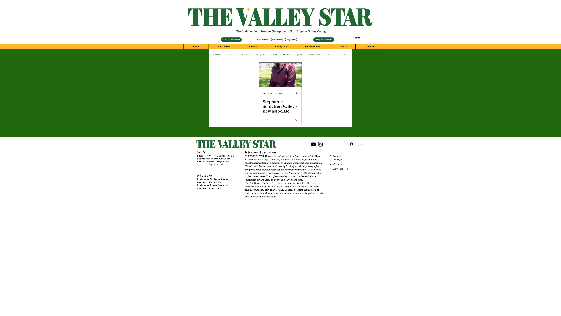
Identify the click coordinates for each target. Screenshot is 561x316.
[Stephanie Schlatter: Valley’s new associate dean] (280, 75)
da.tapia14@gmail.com (210, 165)
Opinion (299, 54)
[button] (345, 54)
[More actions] (297, 93)
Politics (286, 54)
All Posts (216, 54)
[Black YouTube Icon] (313, 144)
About (337, 155)
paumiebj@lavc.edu (209, 188)
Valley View (314, 54)
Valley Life (260, 54)
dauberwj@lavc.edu (209, 182)
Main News (231, 54)
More (328, 54)
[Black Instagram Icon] (320, 144)
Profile (274, 54)
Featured (246, 54)
